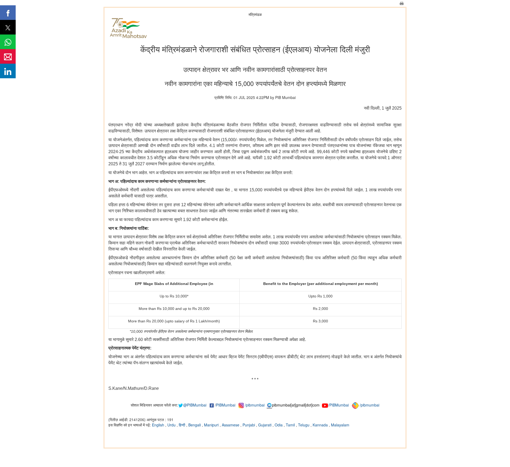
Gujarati (265, 424)
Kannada (321, 424)
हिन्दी (182, 424)
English (158, 424)
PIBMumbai (225, 405)
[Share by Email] (8, 56)
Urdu (172, 424)
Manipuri (212, 424)
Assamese (231, 424)
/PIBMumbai (338, 405)
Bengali (195, 424)
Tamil (291, 424)
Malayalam (340, 424)
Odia (279, 424)
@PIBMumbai (194, 405)
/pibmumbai (255, 405)
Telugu (304, 424)
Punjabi (249, 424)
